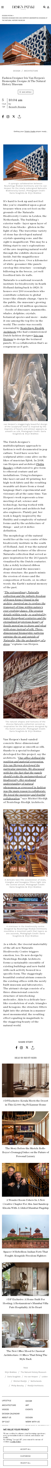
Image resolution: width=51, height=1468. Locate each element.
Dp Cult (6, 1422)
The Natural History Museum (33, 1372)
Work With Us (33, 1422)
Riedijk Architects (36, 1385)
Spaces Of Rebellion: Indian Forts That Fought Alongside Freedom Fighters (25, 1253)
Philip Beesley (17, 1385)
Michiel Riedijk (20, 1381)
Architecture (31, 71)
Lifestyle (6, 1401)
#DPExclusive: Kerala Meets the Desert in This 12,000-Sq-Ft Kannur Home (25, 1102)
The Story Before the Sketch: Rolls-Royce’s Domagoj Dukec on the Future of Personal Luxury (25, 1152)
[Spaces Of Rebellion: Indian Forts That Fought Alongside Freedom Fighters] (25, 1231)
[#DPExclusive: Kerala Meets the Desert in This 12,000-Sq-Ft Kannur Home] (25, 1080)
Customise (25, 1456)
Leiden (45, 1376)
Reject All (26, 1463)
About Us (6, 1417)
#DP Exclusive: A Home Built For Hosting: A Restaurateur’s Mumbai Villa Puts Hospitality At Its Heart (25, 1303)
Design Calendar (11, 1414)
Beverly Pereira (17, 107)
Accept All (25, 1449)
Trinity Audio (29, 131)
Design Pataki (7, 15)
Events (29, 1409)
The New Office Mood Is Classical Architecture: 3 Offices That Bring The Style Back (25, 1355)
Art (27, 1405)
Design (16, 71)
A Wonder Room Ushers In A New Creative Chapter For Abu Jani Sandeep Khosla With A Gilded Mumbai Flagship (25, 1204)
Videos (5, 1409)
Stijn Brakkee (11, 1372)
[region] (25, 1447)
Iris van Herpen (31, 1376)
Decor (29, 1401)
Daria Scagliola (13, 1376)
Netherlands (36, 1381)
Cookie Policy (15, 1442)
